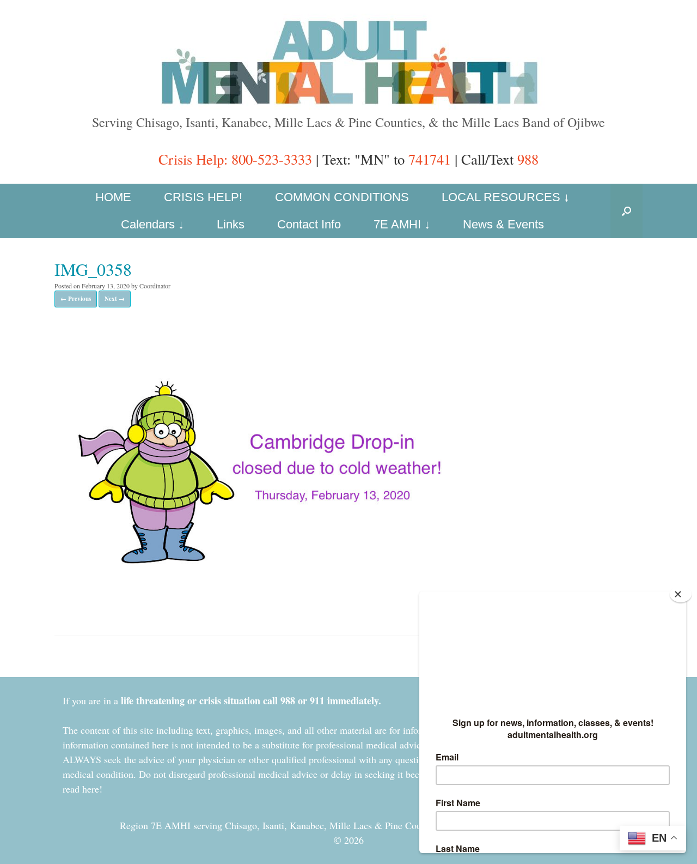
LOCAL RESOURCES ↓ (506, 197)
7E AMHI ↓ (402, 224)
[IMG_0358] (264, 604)
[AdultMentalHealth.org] (348, 62)
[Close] (681, 594)
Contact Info (309, 224)
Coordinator (154, 285)
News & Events (503, 224)
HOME (113, 197)
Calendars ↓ (152, 224)
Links (230, 224)
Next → (115, 298)
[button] (626, 211)
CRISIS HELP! (203, 197)
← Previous (75, 298)
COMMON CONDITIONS (342, 197)
